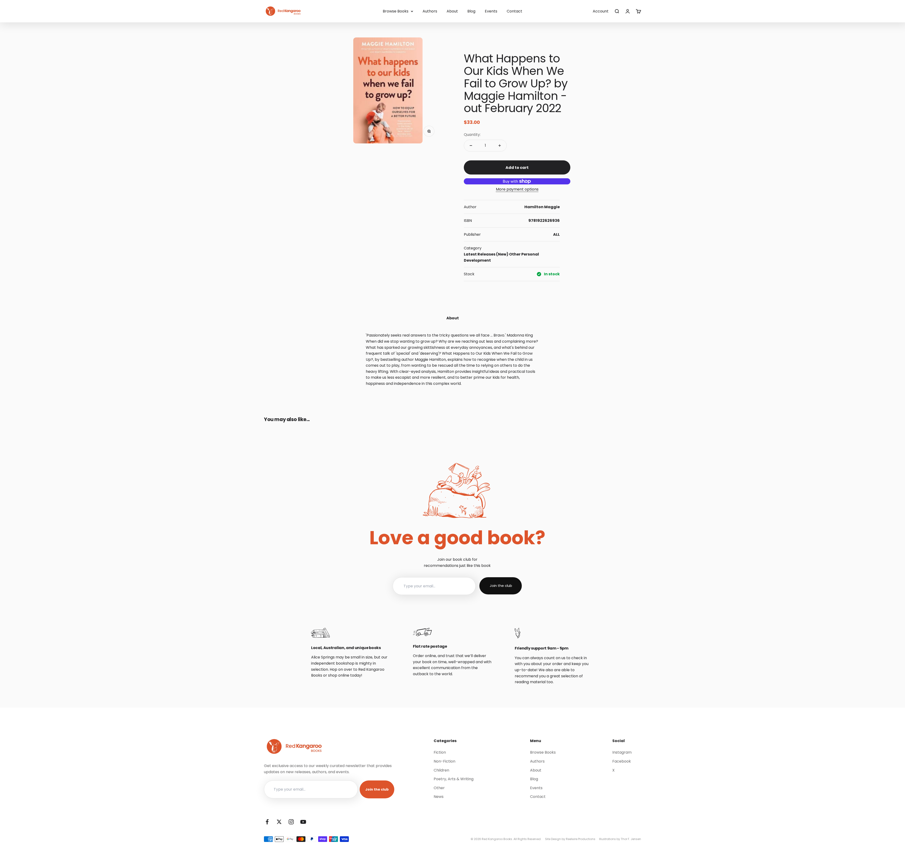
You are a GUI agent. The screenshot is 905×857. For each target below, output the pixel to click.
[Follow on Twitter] (279, 822)
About (452, 11)
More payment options (517, 189)
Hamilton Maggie (542, 207)
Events (491, 11)
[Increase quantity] (499, 145)
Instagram (622, 752)
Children (441, 770)
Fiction (440, 752)
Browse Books (395, 11)
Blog (471, 11)
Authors (430, 11)
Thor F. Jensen (631, 839)
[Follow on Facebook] (267, 822)
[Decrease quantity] (471, 145)
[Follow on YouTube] (303, 822)
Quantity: (472, 134)
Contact (514, 11)
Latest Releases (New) (486, 254)
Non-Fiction (444, 761)
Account (601, 11)
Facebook (621, 761)
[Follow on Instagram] (291, 822)
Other (515, 254)
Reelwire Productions (580, 839)
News (439, 796)
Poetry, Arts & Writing (453, 779)
